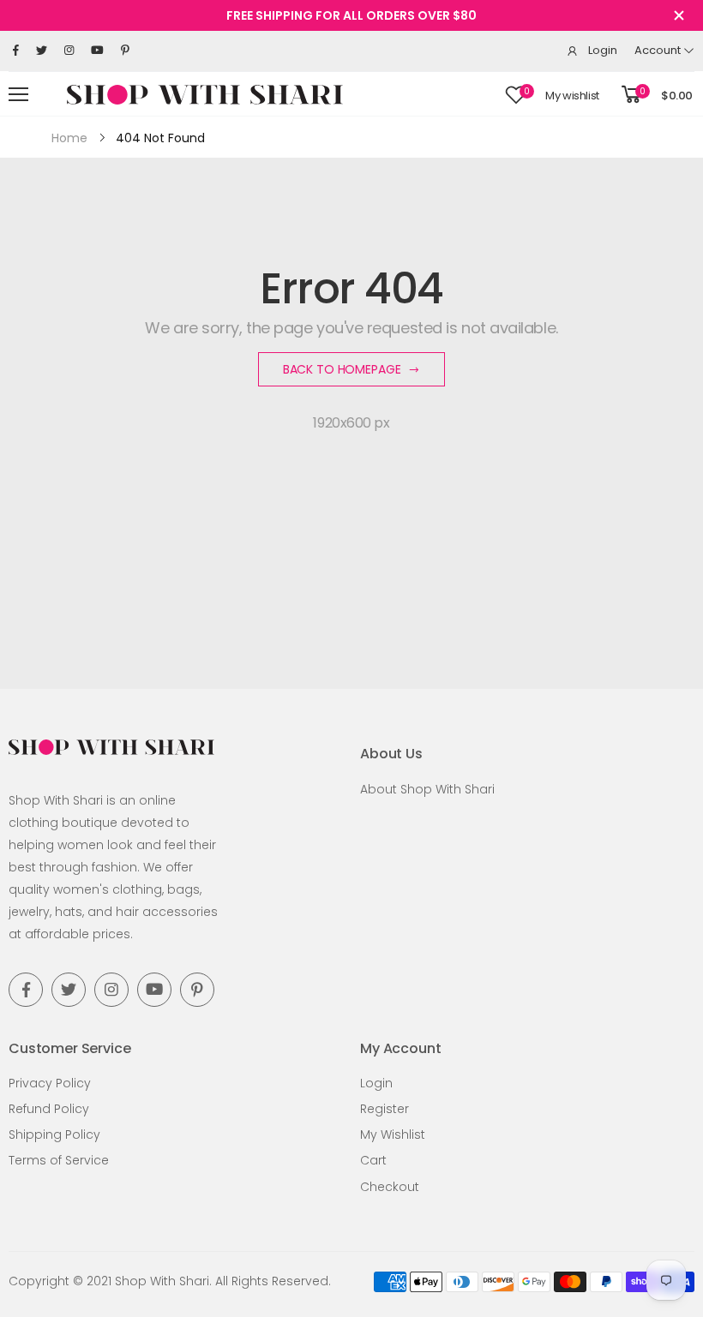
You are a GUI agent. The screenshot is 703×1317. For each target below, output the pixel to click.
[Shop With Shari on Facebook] (16, 50)
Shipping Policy (54, 1134)
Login (376, 1083)
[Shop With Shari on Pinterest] (125, 50)
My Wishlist (392, 1134)
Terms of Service (59, 1160)
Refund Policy (49, 1108)
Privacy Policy (50, 1083)
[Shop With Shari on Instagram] (69, 50)
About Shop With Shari (427, 789)
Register (384, 1108)
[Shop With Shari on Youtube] (97, 50)
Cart (373, 1160)
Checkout (389, 1186)
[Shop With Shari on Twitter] (41, 50)
